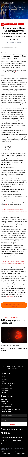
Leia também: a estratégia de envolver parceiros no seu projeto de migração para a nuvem (14, 211)
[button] (23, 2)
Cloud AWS (10, 296)
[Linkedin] (2, 433)
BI (15, 72)
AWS (6, 204)
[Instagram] (5, 433)
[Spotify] (9, 433)
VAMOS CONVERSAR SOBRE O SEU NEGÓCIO (14, 305)
